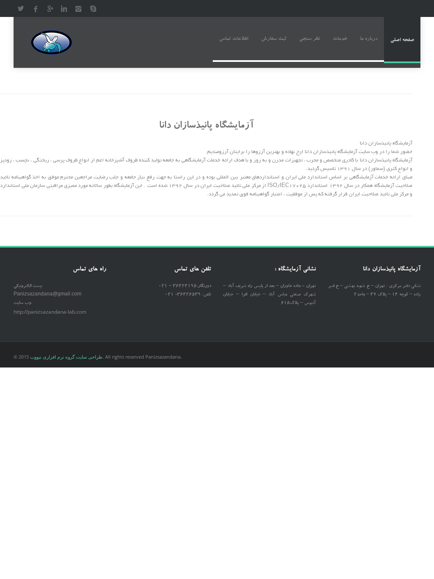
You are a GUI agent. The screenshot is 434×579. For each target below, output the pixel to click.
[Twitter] (21, 8)
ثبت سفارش (274, 39)
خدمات (340, 39)
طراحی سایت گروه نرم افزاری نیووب (66, 357)
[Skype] (93, 8)
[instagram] (78, 8)
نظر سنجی (309, 39)
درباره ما (369, 39)
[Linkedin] (64, 8)
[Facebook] (35, 8)
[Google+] (49, 8)
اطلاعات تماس (233, 39)
